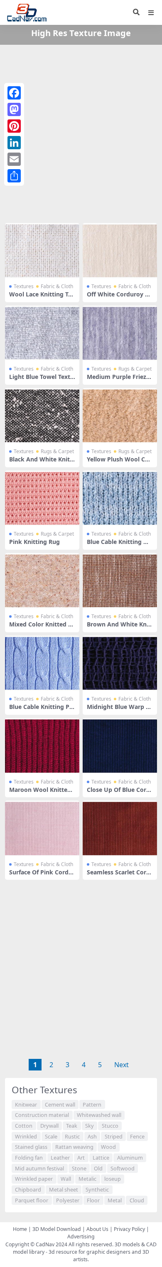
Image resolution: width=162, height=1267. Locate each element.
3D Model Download (56, 1229)
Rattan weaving (74, 1146)
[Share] (14, 175)
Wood (108, 1146)
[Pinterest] (14, 126)
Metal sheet (63, 1189)
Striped (114, 1136)
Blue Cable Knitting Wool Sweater (120, 545)
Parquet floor (31, 1200)
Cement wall (60, 1104)
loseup (112, 1178)
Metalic (87, 1178)
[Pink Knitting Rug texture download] (42, 498)
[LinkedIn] (14, 142)
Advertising (81, 1236)
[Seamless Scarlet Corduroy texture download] (120, 828)
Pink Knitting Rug (34, 542)
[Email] (14, 159)
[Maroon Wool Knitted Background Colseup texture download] (42, 746)
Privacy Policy (129, 1229)
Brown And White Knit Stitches (119, 627)
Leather (60, 1157)
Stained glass (31, 1146)
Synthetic (97, 1189)
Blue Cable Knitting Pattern (42, 710)
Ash (92, 1136)
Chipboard (28, 1189)
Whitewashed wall (99, 1115)
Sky (89, 1125)
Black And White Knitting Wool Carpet (41, 462)
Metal (115, 1200)
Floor (93, 1200)
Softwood (122, 1168)
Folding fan (29, 1157)
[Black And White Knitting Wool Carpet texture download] (42, 416)
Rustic (72, 1136)
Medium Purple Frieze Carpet (118, 380)
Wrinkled (26, 1136)
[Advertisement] (81, 132)
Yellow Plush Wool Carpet (119, 462)
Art (81, 1157)
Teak (71, 1125)
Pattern (92, 1104)
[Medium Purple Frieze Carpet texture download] (120, 333)
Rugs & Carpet (135, 368)
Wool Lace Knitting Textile (42, 297)
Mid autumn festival (39, 1168)
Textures (24, 286)
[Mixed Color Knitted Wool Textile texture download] (42, 581)
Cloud (137, 1200)
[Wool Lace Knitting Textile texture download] (42, 251)
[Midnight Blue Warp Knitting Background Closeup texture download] (120, 663)
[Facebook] (14, 93)
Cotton (23, 1125)
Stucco (110, 1125)
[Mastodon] (14, 109)
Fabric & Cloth (57, 286)
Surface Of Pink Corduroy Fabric (42, 875)
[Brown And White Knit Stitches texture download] (120, 581)
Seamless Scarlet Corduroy (118, 875)
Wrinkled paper (34, 1178)
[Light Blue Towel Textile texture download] (42, 333)
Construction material (42, 1115)
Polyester (67, 1200)
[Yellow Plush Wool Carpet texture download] (120, 416)
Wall (66, 1178)
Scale (51, 1136)
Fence (137, 1136)
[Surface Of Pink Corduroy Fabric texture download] (42, 828)
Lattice (101, 1157)
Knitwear (26, 1104)
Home (20, 1229)
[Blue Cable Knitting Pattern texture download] (42, 663)
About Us (97, 1229)
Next (121, 1064)
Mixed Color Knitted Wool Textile (41, 627)
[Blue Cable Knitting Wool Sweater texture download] (120, 498)
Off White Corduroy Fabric (119, 297)
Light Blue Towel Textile (41, 380)
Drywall (49, 1125)
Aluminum (130, 1157)
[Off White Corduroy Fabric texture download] (120, 251)
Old (98, 1168)
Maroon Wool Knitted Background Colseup (40, 793)
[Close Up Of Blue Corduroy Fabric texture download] (120, 746)
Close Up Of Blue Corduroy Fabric (118, 793)
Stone (79, 1168)
